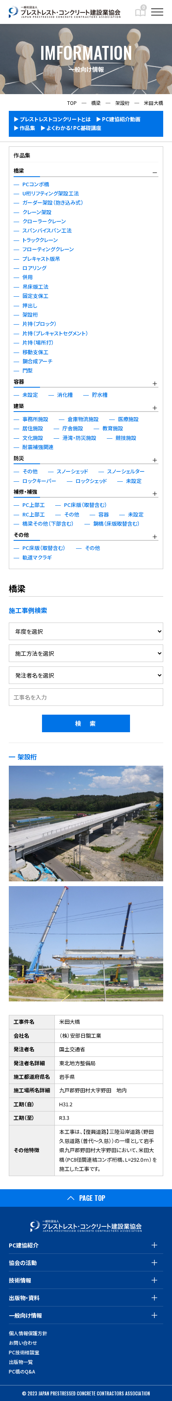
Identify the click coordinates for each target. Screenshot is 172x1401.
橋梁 (19, 170)
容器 (19, 381)
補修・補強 (25, 491)
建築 (19, 406)
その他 (21, 534)
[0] (140, 15)
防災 (19, 458)
